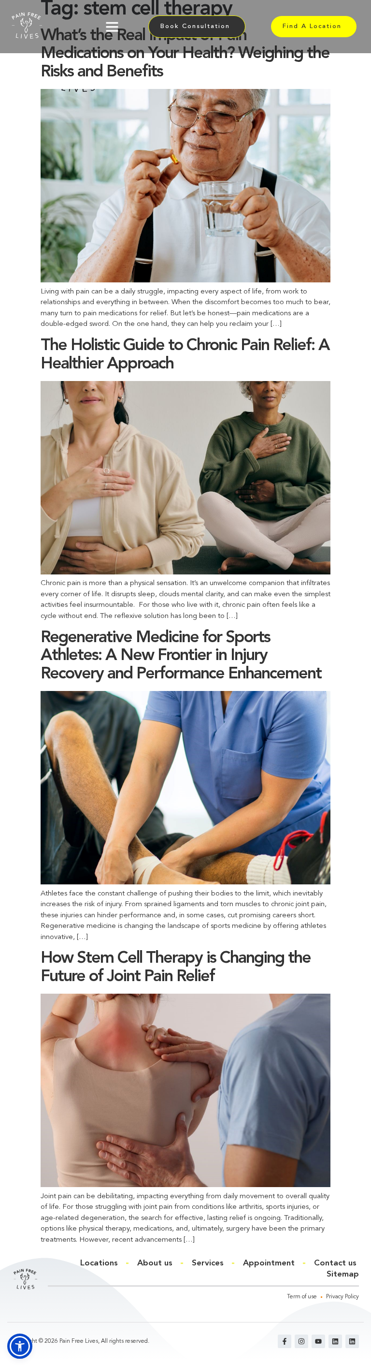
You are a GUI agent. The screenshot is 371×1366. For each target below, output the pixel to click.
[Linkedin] (335, 1341)
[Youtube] (318, 1341)
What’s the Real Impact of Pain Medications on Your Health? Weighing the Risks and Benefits (185, 54)
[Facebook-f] (284, 1341)
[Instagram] (301, 1341)
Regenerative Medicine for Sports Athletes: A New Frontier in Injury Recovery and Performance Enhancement (181, 656)
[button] (112, 26)
